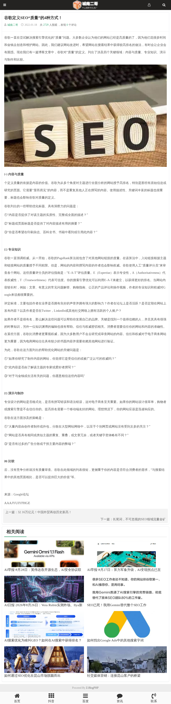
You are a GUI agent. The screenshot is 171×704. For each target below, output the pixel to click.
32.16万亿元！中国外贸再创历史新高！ (45, 512)
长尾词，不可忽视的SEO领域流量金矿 (139, 519)
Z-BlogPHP (92, 687)
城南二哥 (12, 24)
